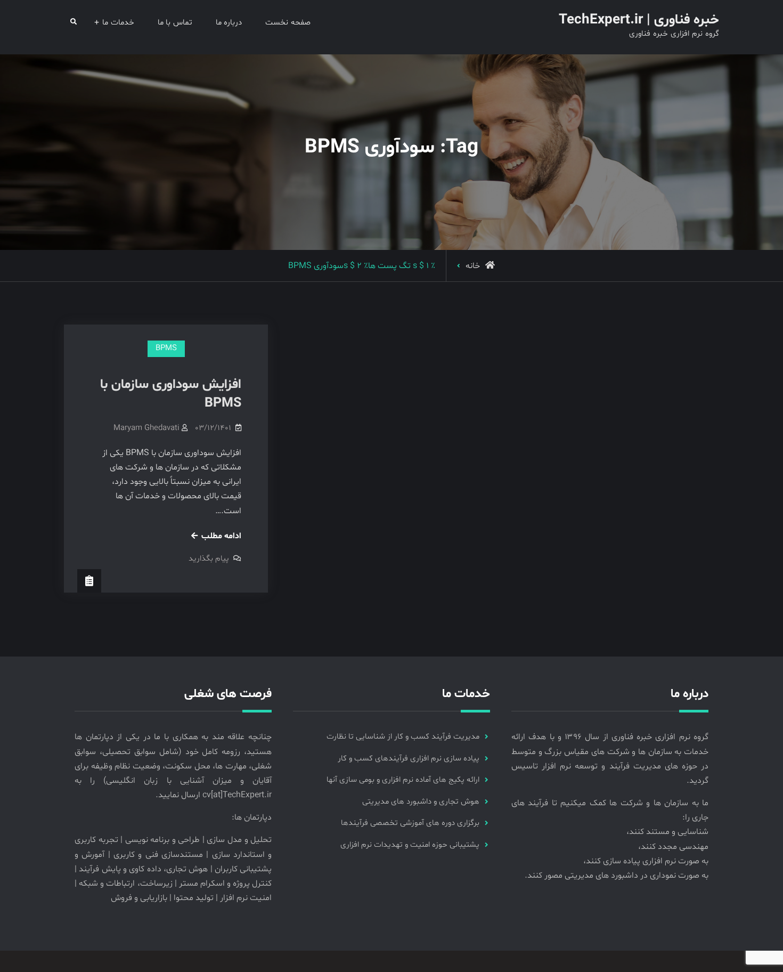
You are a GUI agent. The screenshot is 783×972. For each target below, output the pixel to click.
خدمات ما (118, 22)
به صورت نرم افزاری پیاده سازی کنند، (645, 861)
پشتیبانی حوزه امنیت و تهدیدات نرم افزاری (409, 845)
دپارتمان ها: (252, 817)
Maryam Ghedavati (146, 428)
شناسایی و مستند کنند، (667, 832)
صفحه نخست (288, 22)
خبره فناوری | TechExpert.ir (639, 20)
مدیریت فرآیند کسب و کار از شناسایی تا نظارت (403, 736)
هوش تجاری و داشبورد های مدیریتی (420, 801)
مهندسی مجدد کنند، (673, 847)
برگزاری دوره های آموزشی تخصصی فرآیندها (410, 823)
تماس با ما (175, 22)
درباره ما (229, 22)
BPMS (166, 348)
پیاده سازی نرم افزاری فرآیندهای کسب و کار (408, 758)
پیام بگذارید (209, 558)
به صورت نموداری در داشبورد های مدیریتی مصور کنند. (616, 875)
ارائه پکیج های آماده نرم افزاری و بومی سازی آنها (403, 779)
